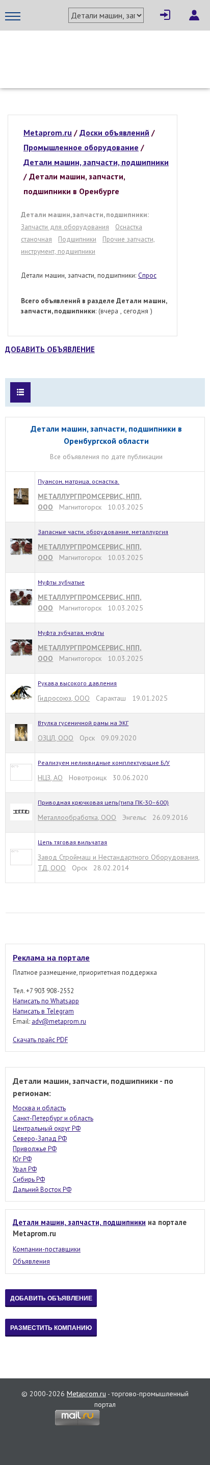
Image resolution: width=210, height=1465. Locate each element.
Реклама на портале (51, 957)
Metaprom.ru (86, 1393)
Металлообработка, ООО (77, 817)
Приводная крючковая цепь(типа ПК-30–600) (103, 802)
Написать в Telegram (43, 1011)
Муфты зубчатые (61, 582)
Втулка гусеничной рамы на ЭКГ (83, 723)
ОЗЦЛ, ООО (55, 737)
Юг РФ (22, 1159)
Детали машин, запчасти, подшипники (79, 1222)
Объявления (31, 1261)
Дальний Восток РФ (42, 1189)
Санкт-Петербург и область (53, 1118)
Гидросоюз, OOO (64, 698)
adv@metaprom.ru (59, 1021)
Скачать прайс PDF (40, 1039)
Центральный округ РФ (47, 1128)
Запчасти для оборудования (65, 226)
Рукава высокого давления (77, 683)
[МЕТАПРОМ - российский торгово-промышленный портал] (100, 51)
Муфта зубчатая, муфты (71, 632)
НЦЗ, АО (50, 777)
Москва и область (39, 1108)
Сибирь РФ (29, 1179)
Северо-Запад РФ (40, 1138)
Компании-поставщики (47, 1249)
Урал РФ (25, 1169)
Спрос (147, 275)
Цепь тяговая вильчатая (72, 842)
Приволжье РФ (35, 1148)
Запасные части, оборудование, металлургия (103, 532)
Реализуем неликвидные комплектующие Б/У (104, 762)
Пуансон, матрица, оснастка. (78, 481)
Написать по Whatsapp (46, 1001)
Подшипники (77, 239)
